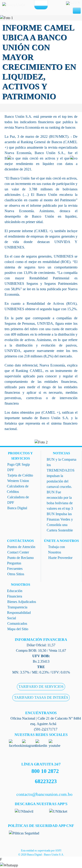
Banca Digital (17, 508)
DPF (10, 470)
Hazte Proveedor (60, 558)
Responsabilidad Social (19, 615)
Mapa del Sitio (17, 629)
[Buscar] (44, 3)
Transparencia (17, 607)
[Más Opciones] (41, 7)
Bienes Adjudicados (21, 602)
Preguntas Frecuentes (15, 565)
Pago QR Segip (18, 464)
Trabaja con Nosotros (56, 549)
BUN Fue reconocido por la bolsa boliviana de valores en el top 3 (60, 500)
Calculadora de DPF (18, 499)
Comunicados (17, 623)
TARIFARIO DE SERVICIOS (41, 687)
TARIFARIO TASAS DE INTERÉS (41, 698)
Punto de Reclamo (20, 558)
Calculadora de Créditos (17, 489)
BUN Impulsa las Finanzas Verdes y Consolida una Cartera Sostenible (60, 522)
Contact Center (18, 552)
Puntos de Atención (21, 547)
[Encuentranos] (38, 3)
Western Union (18, 481)
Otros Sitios (15, 574)
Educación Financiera (14, 593)
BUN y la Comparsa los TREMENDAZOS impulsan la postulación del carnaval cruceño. (61, 473)
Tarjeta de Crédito (20, 475)
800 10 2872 (45, 771)
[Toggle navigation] (77, 10)
